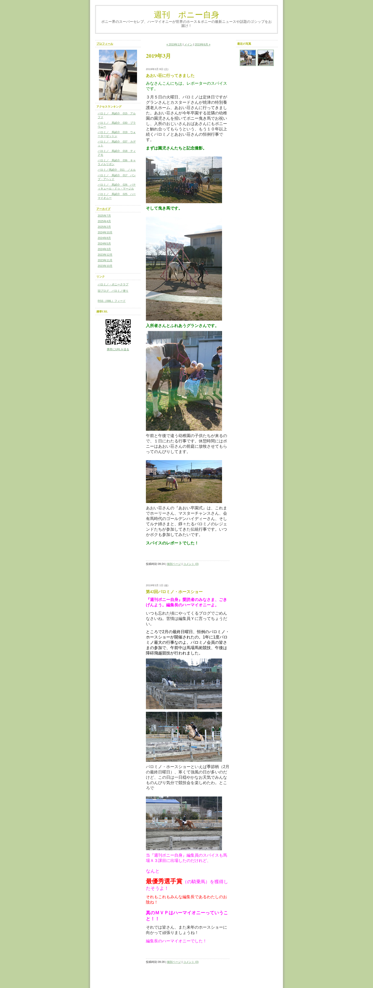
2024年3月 (104, 249)
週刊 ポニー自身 (186, 14)
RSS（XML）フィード (112, 300)
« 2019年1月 (174, 44)
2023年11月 (105, 260)
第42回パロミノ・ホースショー (174, 591)
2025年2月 (104, 226)
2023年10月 (105, 265)
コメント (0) (191, 563)
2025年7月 (104, 215)
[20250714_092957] (248, 58)
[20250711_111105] (266, 58)
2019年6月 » (202, 44)
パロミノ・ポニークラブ (113, 284)
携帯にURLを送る (118, 349)
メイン (188, 44)
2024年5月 (104, 243)
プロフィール (104, 44)
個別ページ (174, 563)
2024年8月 (104, 237)
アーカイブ (103, 209)
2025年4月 (104, 221)
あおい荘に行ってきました (170, 75)
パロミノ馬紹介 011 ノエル (117, 169)
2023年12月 (105, 254)
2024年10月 (105, 232)
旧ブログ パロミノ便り (113, 290)
